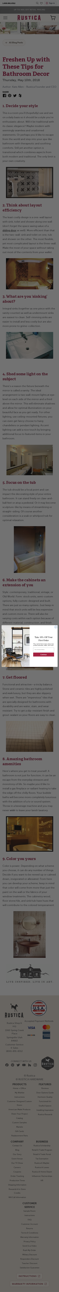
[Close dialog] (55, 627)
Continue (43, 654)
